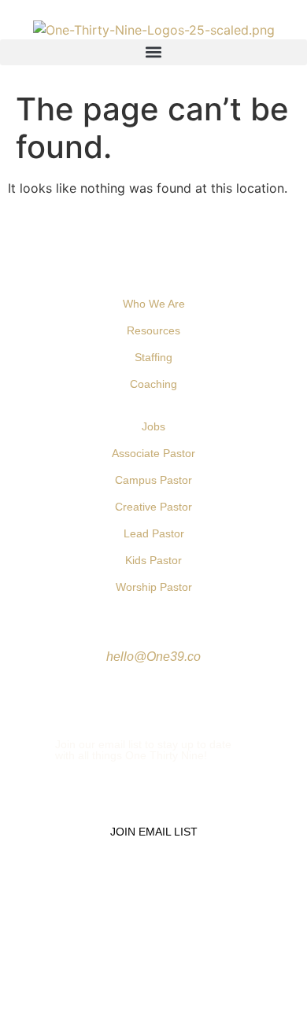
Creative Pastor (153, 506)
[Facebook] (107, 693)
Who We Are (154, 303)
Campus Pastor (153, 480)
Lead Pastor (154, 533)
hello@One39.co (153, 656)
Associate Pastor (153, 453)
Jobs (153, 426)
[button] (153, 52)
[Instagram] (164, 693)
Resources (153, 330)
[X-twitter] (135, 693)
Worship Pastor (154, 587)
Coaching (153, 384)
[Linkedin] (192, 693)
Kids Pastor (153, 560)
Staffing (153, 357)
